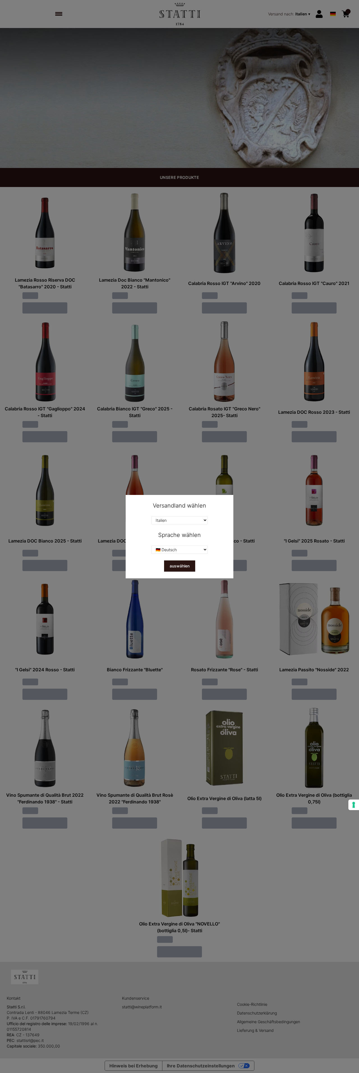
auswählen (180, 566)
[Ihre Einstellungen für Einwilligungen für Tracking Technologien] (353, 805)
